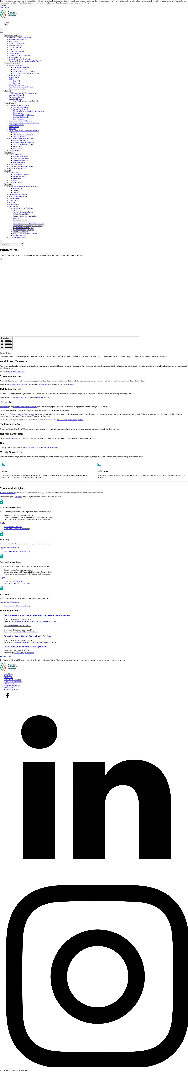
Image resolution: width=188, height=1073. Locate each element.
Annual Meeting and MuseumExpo (25, 216)
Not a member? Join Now (13, 527)
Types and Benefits (15, 154)
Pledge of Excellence (20, 140)
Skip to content (5, 7)
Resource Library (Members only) (20, 37)
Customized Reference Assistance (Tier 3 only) (25, 61)
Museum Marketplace (16, 125)
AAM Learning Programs (17, 39)
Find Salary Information (21, 67)
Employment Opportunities (18, 194)
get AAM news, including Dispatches (70, 420)
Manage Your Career (16, 65)
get (69, 385)
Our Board (16, 190)
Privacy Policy (84, 3)
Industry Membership (20, 160)
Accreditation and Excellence (23, 208)
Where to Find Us (19, 235)
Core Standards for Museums (23, 135)
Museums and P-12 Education (23, 115)
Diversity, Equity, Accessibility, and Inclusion (28, 111)
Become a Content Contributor (19, 55)
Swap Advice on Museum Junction (21, 87)
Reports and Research (20, 109)
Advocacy (12, 129)
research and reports (13, 438)
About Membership (15, 164)
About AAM (8, 674)
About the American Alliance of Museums (23, 186)
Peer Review (17, 148)
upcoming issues (43, 385)
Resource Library (15, 75)
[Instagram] (96, 1066)
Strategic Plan (18, 188)
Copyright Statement (11, 689)
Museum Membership (20, 156)
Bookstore (12, 49)
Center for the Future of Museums (20, 121)
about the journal (43, 397)
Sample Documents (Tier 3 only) (20, 59)
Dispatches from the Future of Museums (23, 414)
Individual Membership (21, 158)
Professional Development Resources (26, 73)
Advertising (17, 178)
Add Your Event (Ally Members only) (26, 101)
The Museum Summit (16, 97)
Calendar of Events (15, 99)
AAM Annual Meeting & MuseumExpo (22, 93)
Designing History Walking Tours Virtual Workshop (27, 636)
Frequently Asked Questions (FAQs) (21, 166)
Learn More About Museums (19, 105)
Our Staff (16, 192)
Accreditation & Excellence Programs (22, 138)
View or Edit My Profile (12, 680)
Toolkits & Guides (15, 53)
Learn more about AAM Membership (17, 529)
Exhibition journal (15, 47)
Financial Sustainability (21, 117)
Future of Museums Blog (17, 43)
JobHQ (11, 79)
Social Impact (17, 113)
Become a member (27, 477)
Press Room (8, 678)
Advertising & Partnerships (18, 196)
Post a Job (16, 83)
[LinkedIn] (96, 882)
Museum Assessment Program (23, 142)
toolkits (8, 429)
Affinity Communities (16, 85)
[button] (2, 523)
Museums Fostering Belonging (23, 230)
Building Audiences (20, 220)
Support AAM (14, 172)
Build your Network (20, 69)
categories (18, 497)
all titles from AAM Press (15, 372)
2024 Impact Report (15, 182)
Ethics (15, 133)
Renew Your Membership (17, 168)
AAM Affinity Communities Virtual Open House (25, 646)
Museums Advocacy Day (17, 95)
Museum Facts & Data (21, 107)
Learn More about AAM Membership (17, 551)
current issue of (18, 385)
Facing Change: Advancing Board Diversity (24, 123)
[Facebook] (7, 698)
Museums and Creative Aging (23, 228)
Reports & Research (16, 57)
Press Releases (14, 198)
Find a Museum (18, 119)
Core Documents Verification (23, 144)
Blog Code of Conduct (12, 686)
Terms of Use (9, 684)
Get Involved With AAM (17, 237)
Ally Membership (19, 162)
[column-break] (14, 77)
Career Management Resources (23, 71)
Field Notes (101, 475)
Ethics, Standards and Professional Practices (24, 131)
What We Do (13, 206)
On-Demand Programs (16, 51)
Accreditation (17, 146)
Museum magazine (15, 45)
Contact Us (12, 200)
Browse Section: (6, 338)
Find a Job (16, 81)
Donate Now (13, 180)
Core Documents (19, 136)
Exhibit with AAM (19, 176)
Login (7, 22)
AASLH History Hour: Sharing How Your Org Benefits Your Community (37, 615)
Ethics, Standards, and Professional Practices (28, 224)
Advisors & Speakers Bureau (23, 212)
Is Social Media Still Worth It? (17, 626)
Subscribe (12, 202)
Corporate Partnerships (21, 174)
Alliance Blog (13, 41)
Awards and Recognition (17, 89)
